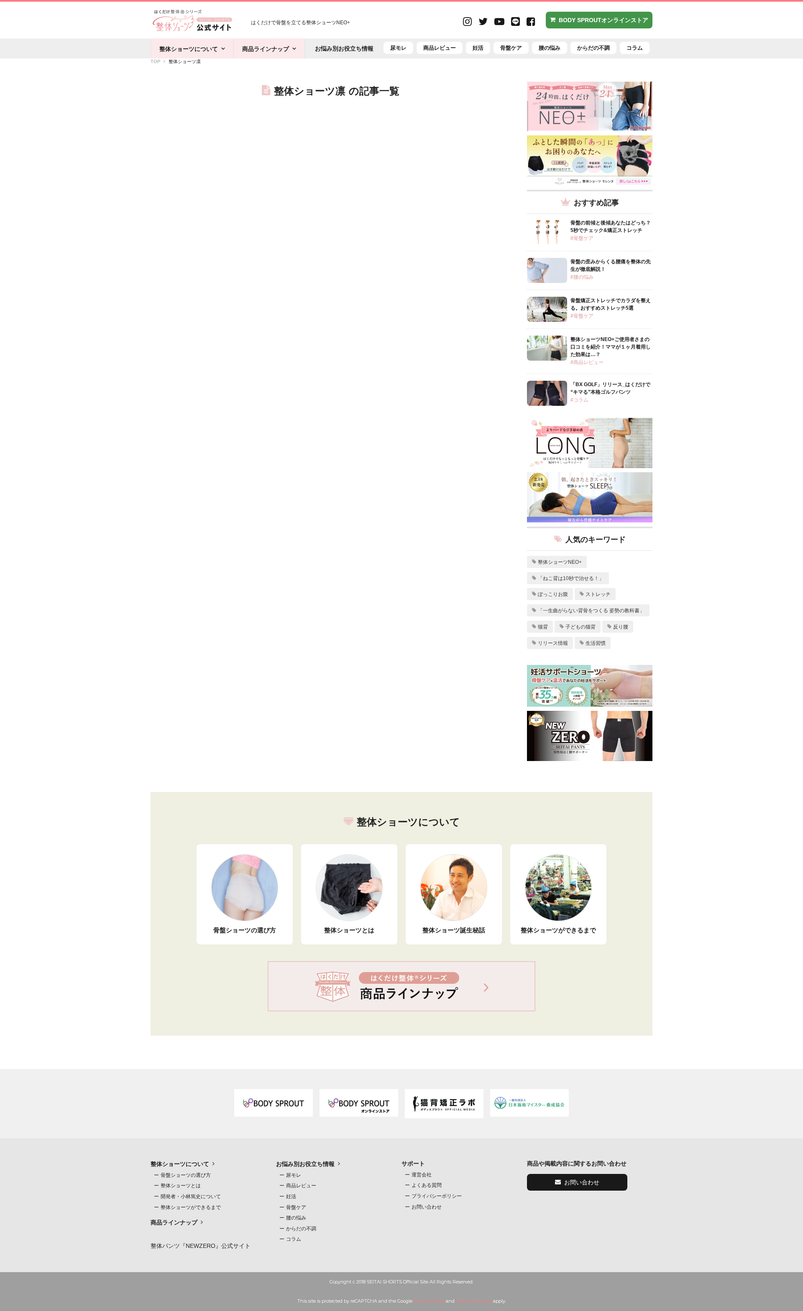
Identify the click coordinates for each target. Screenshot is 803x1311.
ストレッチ (598, 594)
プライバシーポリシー (437, 1196)
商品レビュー (439, 48)
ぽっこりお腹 (553, 594)
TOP (155, 61)
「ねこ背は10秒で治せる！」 (571, 578)
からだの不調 (593, 48)
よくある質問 (427, 1185)
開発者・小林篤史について (191, 1196)
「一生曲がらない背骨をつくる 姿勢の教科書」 (591, 610)
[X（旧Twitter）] (483, 22)
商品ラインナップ (265, 49)
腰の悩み (549, 48)
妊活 (478, 48)
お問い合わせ (427, 1207)
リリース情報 (553, 643)
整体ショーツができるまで (191, 1207)
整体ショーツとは (181, 1186)
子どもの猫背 (580, 627)
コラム (635, 48)
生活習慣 (596, 643)
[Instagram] (467, 22)
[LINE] (515, 22)
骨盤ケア (511, 48)
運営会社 (422, 1175)
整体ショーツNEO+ (560, 562)
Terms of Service (474, 1301)
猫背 (543, 627)
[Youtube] (499, 22)
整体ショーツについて (188, 49)
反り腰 (620, 627)
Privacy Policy (429, 1301)
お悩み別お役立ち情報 (344, 48)
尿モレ (398, 48)
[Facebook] (531, 22)
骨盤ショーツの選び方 (186, 1175)
